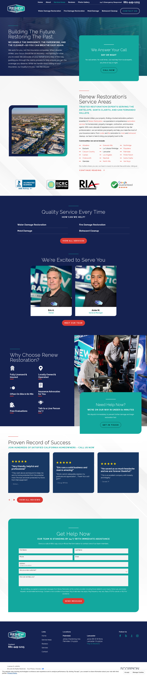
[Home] (16, 8)
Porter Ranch (128, 155)
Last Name (78, 550)
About (48, 2)
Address (22, 563)
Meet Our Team (73, 323)
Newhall (106, 158)
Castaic (85, 155)
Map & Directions (93, 644)
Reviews (71, 2)
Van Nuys (126, 161)
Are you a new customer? (28, 570)
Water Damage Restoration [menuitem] (49, 11)
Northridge (127, 145)
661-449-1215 (132, 2)
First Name (23, 550)
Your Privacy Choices (34, 669)
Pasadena (127, 148)
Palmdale (126, 152)
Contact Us (130, 11)
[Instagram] (137, 636)
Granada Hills (108, 145)
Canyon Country (88, 152)
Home (40, 2)
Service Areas (59, 2)
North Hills (107, 161)
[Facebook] (120, 636)
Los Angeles (107, 155)
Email (77, 556)
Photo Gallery (84, 2)
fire (109, 133)
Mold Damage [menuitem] (93, 11)
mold (123, 133)
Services (45, 648)
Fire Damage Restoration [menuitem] (74, 11)
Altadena (85, 145)
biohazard (132, 133)
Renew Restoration (95, 121)
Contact (45, 652)
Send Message (73, 601)
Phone (22, 556)
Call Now (109, 70)
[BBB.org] (131, 636)
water (102, 133)
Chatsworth (86, 158)
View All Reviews (29, 500)
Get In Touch (111, 425)
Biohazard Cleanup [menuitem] (110, 11)
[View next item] (14, 500)
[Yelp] (126, 636)
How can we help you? (27, 577)
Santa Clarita (128, 158)
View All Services (73, 241)
